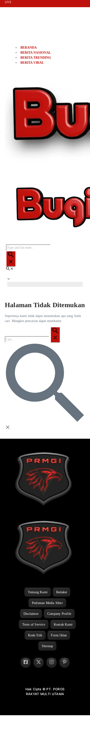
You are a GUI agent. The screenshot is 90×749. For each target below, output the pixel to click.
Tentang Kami (38, 592)
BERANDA (28, 47)
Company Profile (59, 614)
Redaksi (61, 592)
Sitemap (47, 646)
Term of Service (33, 624)
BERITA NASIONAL (35, 52)
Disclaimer (31, 614)
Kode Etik (35, 635)
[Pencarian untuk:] (32, 339)
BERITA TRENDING (35, 57)
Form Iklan (59, 635)
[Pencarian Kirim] (11, 259)
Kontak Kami (63, 624)
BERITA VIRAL (32, 62)
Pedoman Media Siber (47, 603)
